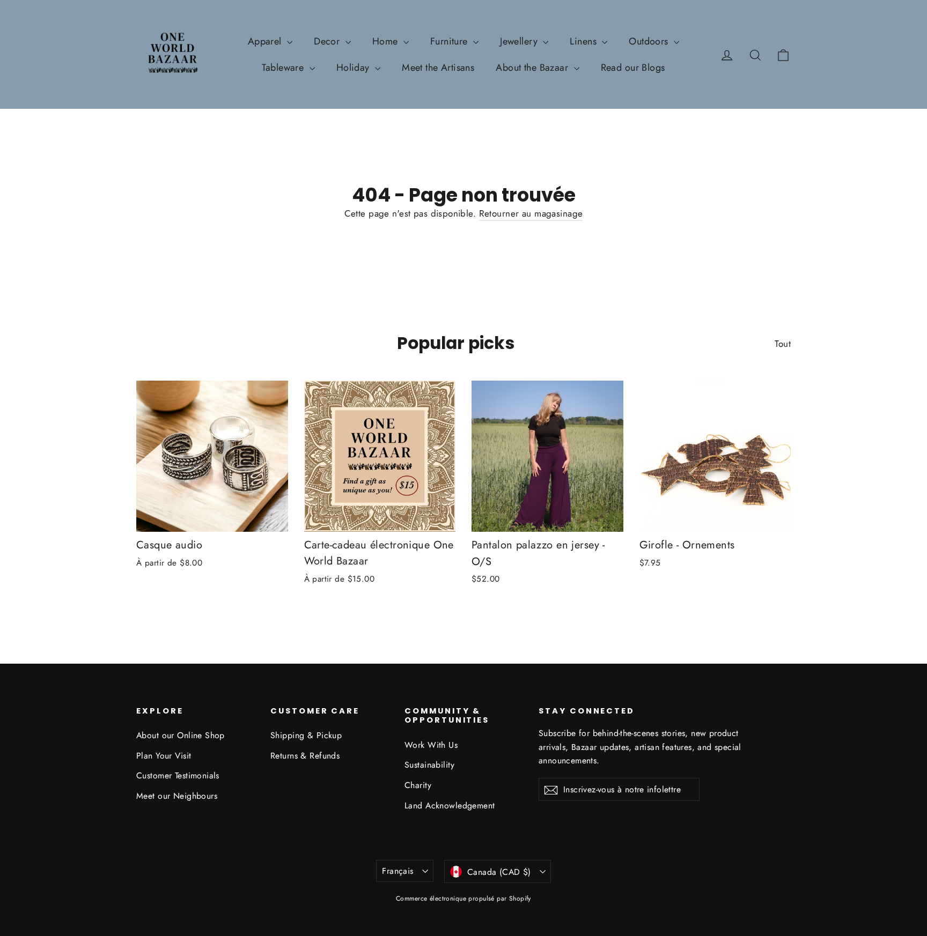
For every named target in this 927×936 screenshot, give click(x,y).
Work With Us (431, 745)
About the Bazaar (533, 68)
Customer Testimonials (177, 775)
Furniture (450, 41)
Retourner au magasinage (531, 213)
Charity (417, 785)
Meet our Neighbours (176, 796)
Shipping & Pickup (306, 735)
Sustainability (429, 765)
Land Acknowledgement (449, 805)
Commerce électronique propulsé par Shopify (463, 898)
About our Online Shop (180, 735)
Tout (783, 343)
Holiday (354, 68)
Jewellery (520, 41)
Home (386, 41)
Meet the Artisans (438, 68)
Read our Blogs (633, 68)
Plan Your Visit (163, 755)
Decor (328, 41)
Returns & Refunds (305, 755)
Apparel (266, 41)
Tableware (284, 68)
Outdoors (650, 41)
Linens (584, 41)
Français (397, 871)
